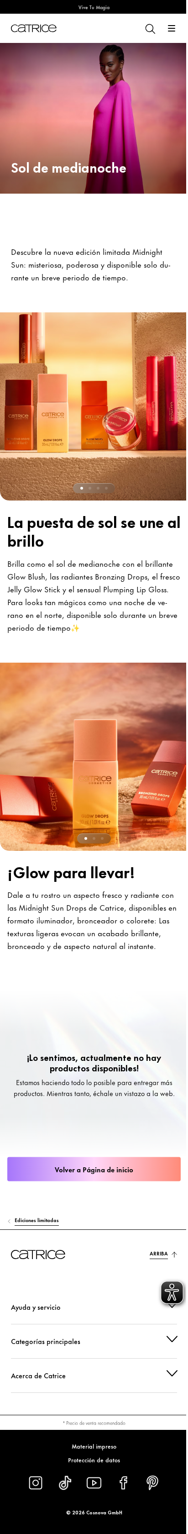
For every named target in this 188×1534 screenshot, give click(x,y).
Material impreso (90, 1445)
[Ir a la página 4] (106, 488)
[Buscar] (150, 28)
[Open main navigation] (171, 28)
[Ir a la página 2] (90, 488)
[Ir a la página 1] (81, 488)
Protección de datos (91, 1459)
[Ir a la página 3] (98, 488)
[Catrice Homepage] (34, 28)
